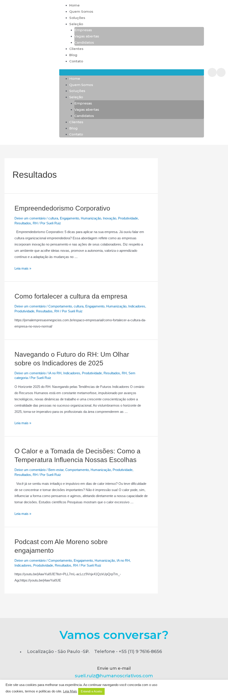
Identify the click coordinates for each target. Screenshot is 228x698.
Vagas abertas (86, 36)
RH (35, 223)
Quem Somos (81, 11)
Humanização (91, 218)
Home (74, 5)
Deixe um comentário (30, 218)
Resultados (22, 223)
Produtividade (128, 218)
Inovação (109, 218)
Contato (76, 61)
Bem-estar (55, 470)
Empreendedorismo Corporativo (62, 208)
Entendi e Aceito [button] (91, 691)
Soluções (77, 18)
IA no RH (54, 373)
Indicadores (136, 306)
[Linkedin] (212, 72)
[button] (131, 72)
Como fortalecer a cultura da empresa (70, 296)
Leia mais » (22, 268)
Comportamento (60, 306)
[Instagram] (221, 72)
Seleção (76, 24)
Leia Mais (70, 691)
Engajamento (69, 218)
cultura (53, 218)
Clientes (76, 49)
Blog (73, 55)
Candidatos (84, 42)
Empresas (83, 30)
